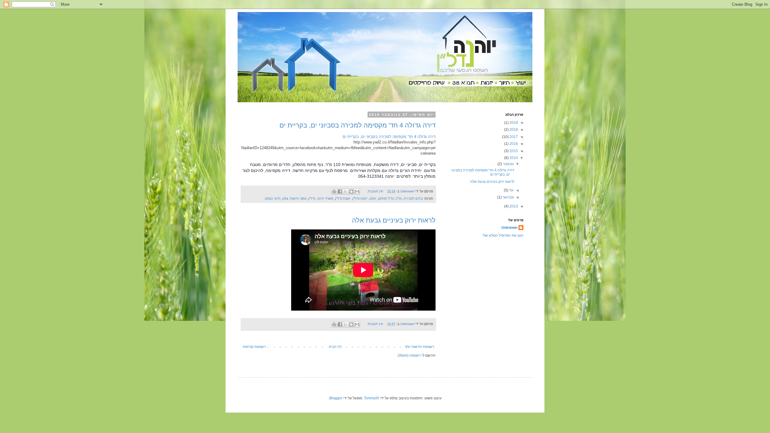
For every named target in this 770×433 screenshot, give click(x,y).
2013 (513, 206)
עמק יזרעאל (298, 198)
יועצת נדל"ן (343, 198)
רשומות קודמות (254, 347)
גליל (399, 198)
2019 (513, 123)
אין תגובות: (374, 191)
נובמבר (508, 164)
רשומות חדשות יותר (419, 347)
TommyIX (371, 398)
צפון (285, 198)
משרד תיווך (325, 198)
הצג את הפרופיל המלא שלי (502, 235)
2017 (513, 137)
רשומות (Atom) (409, 355)
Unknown (509, 228)
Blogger (335, 398)
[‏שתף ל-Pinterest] (334, 192)
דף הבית (335, 347)
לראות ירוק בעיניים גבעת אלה (394, 220)
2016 (513, 144)
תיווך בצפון (273, 198)
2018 (513, 129)
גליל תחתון (386, 198)
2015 (513, 151)
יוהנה (373, 198)
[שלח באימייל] (357, 192)
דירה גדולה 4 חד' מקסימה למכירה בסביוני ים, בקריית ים (357, 125)
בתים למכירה (413, 198)
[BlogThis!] (351, 192)
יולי (511, 190)
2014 (513, 158)
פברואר (508, 197)
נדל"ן (311, 198)
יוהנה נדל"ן (360, 198)
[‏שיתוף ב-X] (346, 192)
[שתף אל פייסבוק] (340, 192)
